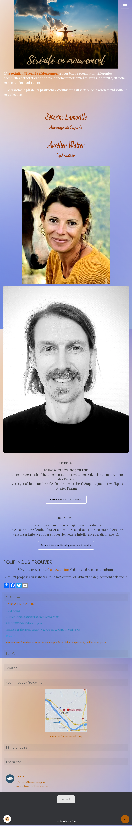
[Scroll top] (125, 819)
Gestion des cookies (66, 821)
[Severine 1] (66, 224)
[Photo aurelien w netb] (66, 369)
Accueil (66, 799)
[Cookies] (7, 819)
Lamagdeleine (58, 569)
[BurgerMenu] (125, 6)
